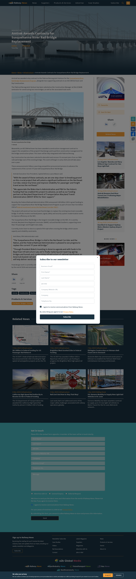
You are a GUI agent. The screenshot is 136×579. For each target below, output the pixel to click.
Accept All (108, 575)
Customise (118, 575)
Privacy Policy (68, 311)
